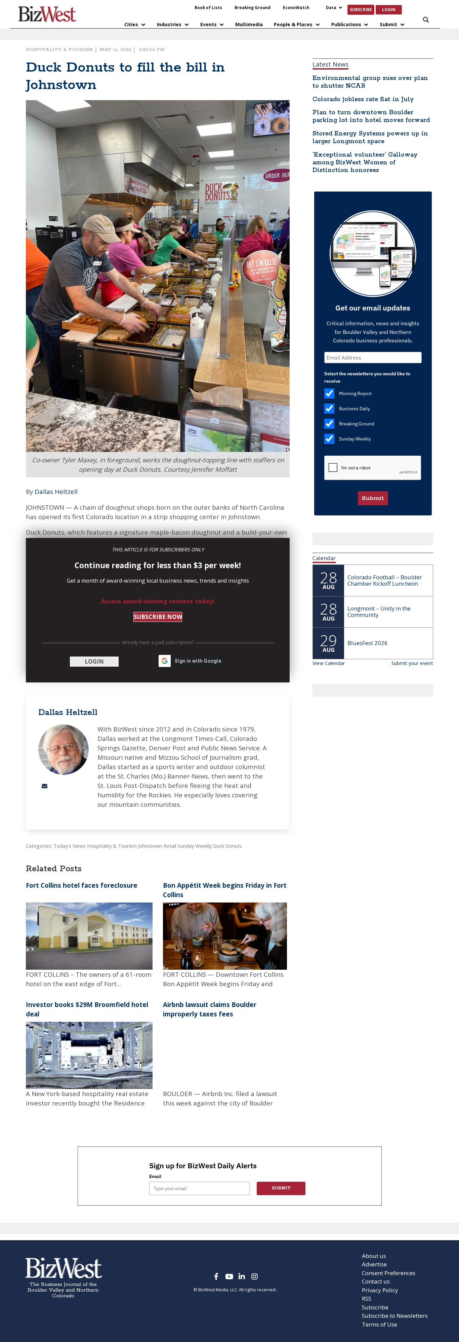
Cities (131, 24)
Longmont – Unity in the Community (379, 611)
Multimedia (249, 24)
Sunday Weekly (195, 845)
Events (208, 24)
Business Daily (354, 409)
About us (374, 1256)
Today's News (69, 845)
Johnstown (150, 845)
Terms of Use (379, 1324)
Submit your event (412, 663)
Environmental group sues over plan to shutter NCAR (370, 82)
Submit (388, 24)
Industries (169, 24)
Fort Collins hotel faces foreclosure (81, 885)
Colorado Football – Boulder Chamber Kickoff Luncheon (384, 580)
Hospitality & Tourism (59, 50)
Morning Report (355, 393)
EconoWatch (296, 7)
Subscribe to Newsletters (395, 1315)
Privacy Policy (380, 1290)
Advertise (374, 1264)
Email (155, 1176)
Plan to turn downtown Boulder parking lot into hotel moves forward (371, 116)
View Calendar (328, 663)
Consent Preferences (388, 1273)
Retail (169, 845)
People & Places (293, 24)
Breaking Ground (252, 7)
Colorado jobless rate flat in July (363, 99)
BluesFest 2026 (367, 643)
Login (388, 9)
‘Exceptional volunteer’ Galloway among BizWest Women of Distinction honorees (365, 162)
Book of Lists (208, 7)
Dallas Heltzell (56, 491)
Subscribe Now (158, 617)
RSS (366, 1298)
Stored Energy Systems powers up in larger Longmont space (370, 137)
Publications (346, 24)
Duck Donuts (227, 845)
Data (331, 7)
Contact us (376, 1281)
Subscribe (361, 9)
